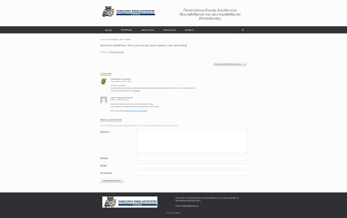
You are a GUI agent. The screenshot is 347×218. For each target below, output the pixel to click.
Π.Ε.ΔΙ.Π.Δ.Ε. (126, 30)
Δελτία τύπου (148, 30)
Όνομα (104, 158)
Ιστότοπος (106, 173)
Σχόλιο (105, 131)
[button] (243, 29)
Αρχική (108, 30)
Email (103, 165)
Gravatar (137, 90)
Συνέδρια (189, 30)
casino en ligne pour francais (121, 97)
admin (128, 39)
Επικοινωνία (170, 30)
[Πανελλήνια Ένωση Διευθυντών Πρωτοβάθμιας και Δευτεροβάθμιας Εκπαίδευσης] (127, 11)
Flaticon (177, 213)
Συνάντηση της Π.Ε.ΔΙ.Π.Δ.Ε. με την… (230, 64)
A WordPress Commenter (120, 79)
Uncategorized (116, 51)
